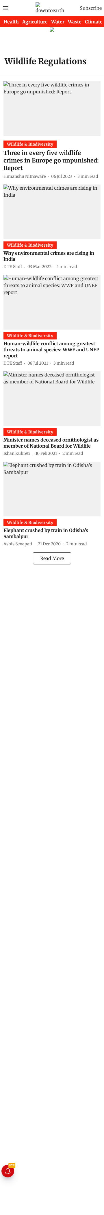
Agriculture (35, 22)
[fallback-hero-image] (52, 108)
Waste (74, 22)
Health (11, 22)
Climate (94, 22)
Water (57, 22)
